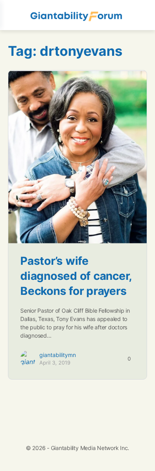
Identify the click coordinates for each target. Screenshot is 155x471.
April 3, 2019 (54, 362)
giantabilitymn (57, 354)
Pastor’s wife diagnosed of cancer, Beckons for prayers (76, 276)
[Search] (140, 15)
